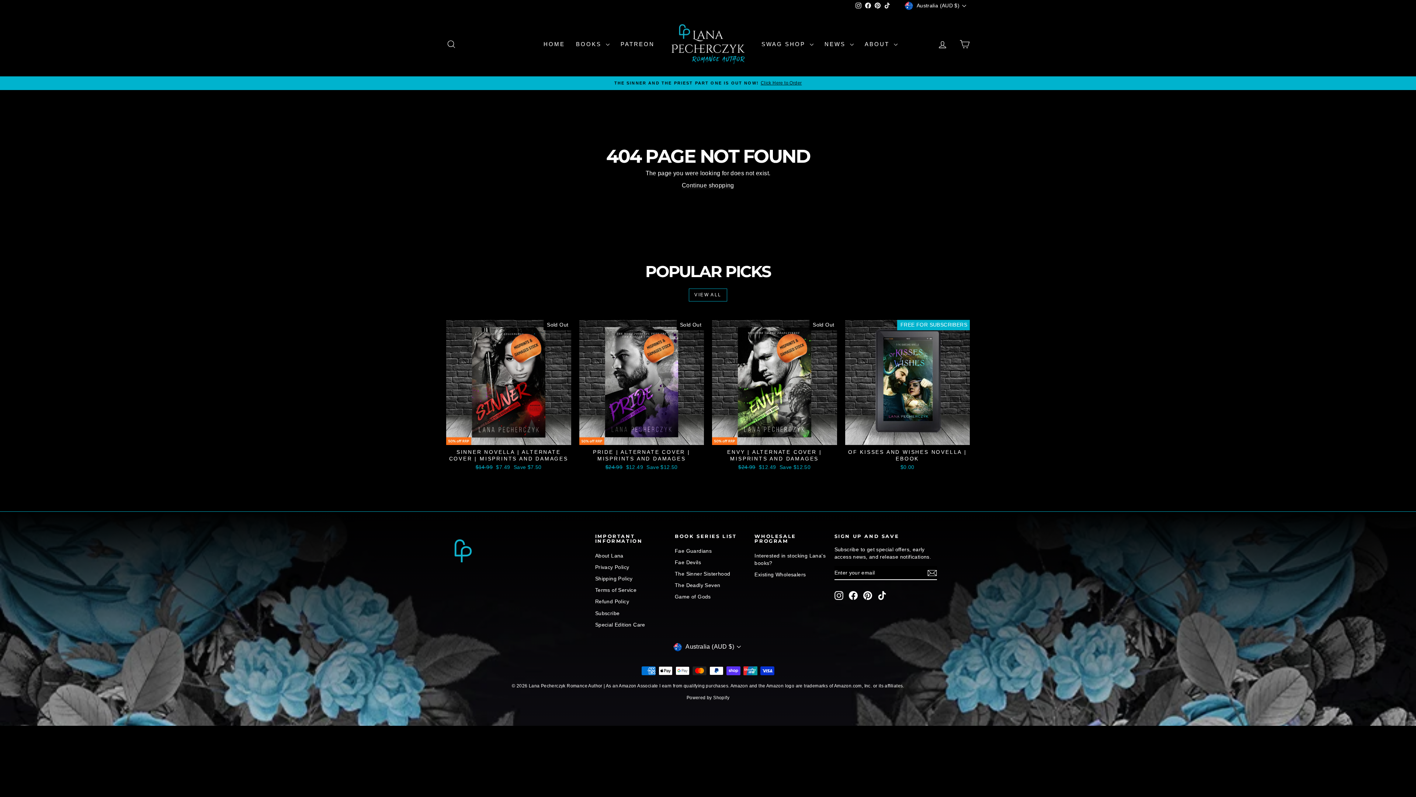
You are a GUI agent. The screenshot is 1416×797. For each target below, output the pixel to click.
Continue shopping (708, 185)
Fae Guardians (693, 551)
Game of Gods (693, 597)
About (878, 44)
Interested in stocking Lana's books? (790, 559)
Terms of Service (615, 590)
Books (590, 44)
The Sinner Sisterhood (702, 574)
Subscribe (607, 613)
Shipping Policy (614, 579)
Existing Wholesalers (780, 574)
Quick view (509, 437)
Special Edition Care (620, 625)
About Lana (609, 556)
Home (554, 44)
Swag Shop (784, 44)
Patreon (638, 44)
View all (707, 294)
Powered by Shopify (708, 697)
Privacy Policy (612, 567)
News (836, 44)
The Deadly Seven (697, 585)
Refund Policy (612, 601)
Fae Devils (688, 562)
